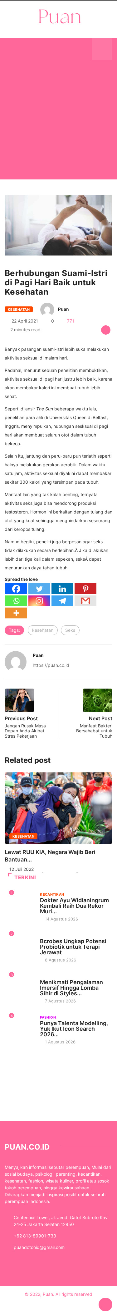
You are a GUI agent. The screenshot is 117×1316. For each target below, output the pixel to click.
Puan (63, 309)
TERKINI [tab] (25, 877)
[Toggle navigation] (15, 49)
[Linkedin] (62, 588)
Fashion (48, 1017)
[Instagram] (39, 600)
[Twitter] (39, 588)
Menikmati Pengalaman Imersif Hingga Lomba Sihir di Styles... (71, 988)
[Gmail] (85, 600)
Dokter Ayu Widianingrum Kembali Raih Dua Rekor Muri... (74, 906)
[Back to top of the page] (105, 1304)
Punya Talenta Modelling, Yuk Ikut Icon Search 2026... (74, 1029)
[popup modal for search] (102, 49)
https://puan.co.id (51, 665)
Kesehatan (19, 309)
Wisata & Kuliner (57, 976)
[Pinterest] (85, 588)
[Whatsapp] (16, 600)
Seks (70, 630)
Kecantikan (52, 894)
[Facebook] (16, 588)
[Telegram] (62, 600)
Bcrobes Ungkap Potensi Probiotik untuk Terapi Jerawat (73, 947)
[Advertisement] (58, 127)
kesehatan (42, 630)
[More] (16, 613)
